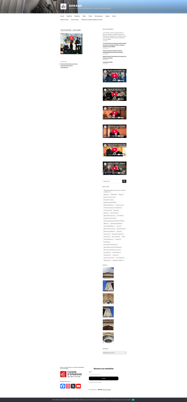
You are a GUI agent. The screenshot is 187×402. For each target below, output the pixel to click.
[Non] (185, 400)
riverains (118, 239)
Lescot (119, 226)
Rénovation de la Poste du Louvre (112, 249)
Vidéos (84, 16)
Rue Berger (107, 242)
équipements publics (118, 260)
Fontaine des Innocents (110, 218)
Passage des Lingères (118, 234)
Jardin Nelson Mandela (116, 223)
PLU (123, 236)
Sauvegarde (107, 252)
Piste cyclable (116, 236)
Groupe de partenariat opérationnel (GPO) (114, 220)
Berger (121, 194)
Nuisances (107, 234)
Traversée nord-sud (109, 257)
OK (133, 399)
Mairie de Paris (121, 228)
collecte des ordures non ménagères (113, 207)
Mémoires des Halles (109, 231)
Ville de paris (107, 260)
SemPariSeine (116, 252)
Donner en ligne (75, 19)
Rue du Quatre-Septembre (110, 244)
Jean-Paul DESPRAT (109, 226)
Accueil (62, 16)
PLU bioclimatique (108, 239)
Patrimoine (107, 236)
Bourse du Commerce (109, 197)
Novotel (119, 231)
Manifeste (69, 16)
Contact (114, 16)
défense (106, 213)
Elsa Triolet (120, 215)
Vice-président (120, 257)
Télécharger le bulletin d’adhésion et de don (91, 19)
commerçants (108, 210)
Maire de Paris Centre (109, 228)
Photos (90, 16)
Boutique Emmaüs (109, 199)
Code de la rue (120, 205)
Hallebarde (77, 16)
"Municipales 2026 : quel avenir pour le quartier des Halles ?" (114, 191)
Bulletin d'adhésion (109, 205)
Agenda (106, 194)
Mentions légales (107, 389)
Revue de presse (99, 16)
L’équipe (107, 16)
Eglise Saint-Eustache (109, 215)
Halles (106, 223)
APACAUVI (113, 194)
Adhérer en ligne (64, 19)
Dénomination (114, 213)
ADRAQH (75, 5)
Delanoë (116, 210)
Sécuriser (115, 255)
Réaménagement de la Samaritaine (113, 247)
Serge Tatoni (107, 255)
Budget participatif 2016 (110, 202)
